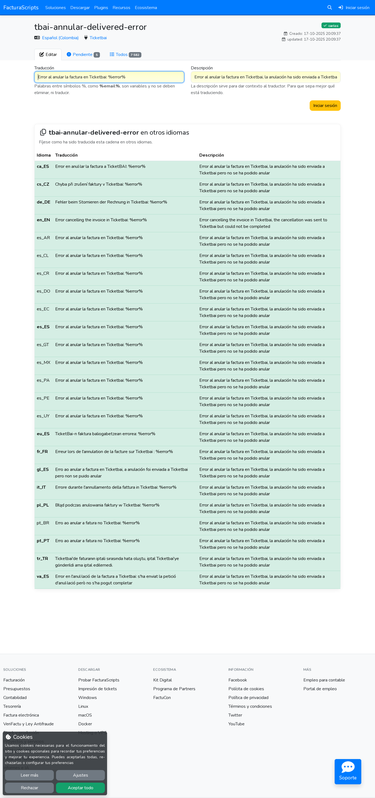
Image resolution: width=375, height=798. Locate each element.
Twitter (235, 715)
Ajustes (80, 775)
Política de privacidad (248, 698)
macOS (85, 715)
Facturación (14, 680)
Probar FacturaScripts (98, 680)
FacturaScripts (21, 7)
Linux (83, 706)
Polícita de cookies (246, 689)
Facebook (237, 680)
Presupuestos (16, 689)
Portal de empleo (320, 689)
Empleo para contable (324, 680)
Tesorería (12, 706)
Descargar (80, 8)
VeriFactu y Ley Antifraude (28, 724)
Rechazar (29, 788)
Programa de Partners (174, 689)
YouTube (236, 724)
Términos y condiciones (250, 706)
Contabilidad (15, 698)
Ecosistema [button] (146, 8)
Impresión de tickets (97, 689)
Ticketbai (98, 38)
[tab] (47, 54)
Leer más (29, 775)
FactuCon (162, 698)
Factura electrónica (21, 715)
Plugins (101, 8)
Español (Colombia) (61, 38)
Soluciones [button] (55, 8)
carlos (333, 25)
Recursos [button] (121, 8)
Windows (87, 698)
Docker (85, 724)
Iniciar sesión (325, 106)
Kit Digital (162, 680)
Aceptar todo (80, 788)
